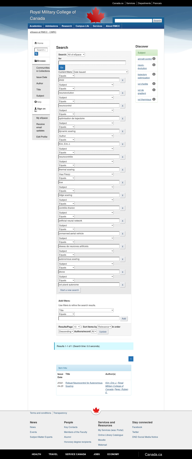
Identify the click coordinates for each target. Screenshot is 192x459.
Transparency (60, 412)
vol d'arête (143, 83)
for (59, 58)
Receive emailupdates (40, 127)
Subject (40, 95)
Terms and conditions (40, 412)
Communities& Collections (43, 69)
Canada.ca (117, 3)
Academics (36, 26)
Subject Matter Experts (41, 436)
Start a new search (69, 290)
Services (130, 3)
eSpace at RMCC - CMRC (43, 32)
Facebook (137, 427)
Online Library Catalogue (110, 435)
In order (116, 326)
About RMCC (113, 26)
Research (67, 26)
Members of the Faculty (75, 432)
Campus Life (82, 26)
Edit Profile (41, 136)
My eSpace (42, 117)
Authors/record (82, 331)
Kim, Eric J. (111, 382)
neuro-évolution (142, 66)
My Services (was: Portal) (110, 430)
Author (39, 83)
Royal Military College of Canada (114, 386)
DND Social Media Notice (145, 436)
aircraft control (145, 58)
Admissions (51, 26)
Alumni (67, 436)
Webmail (102, 444)
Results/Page (65, 326)
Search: (62, 54)
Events (33, 432)
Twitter (135, 432)
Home (40, 43)
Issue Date (41, 77)
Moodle (102, 439)
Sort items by (90, 326)
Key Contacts (70, 427)
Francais (157, 3)
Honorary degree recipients (77, 441)
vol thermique (144, 99)
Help (39, 101)
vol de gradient (142, 91)
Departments (144, 3)
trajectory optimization (144, 76)
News (33, 427)
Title (38, 89)
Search (157, 20)
